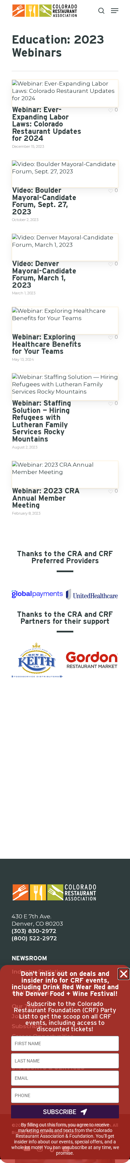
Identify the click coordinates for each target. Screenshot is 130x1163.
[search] (101, 10)
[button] (124, 974)
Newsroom (29, 958)
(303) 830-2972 (34, 931)
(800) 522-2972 (34, 938)
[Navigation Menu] (114, 10)
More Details (66, 86)
